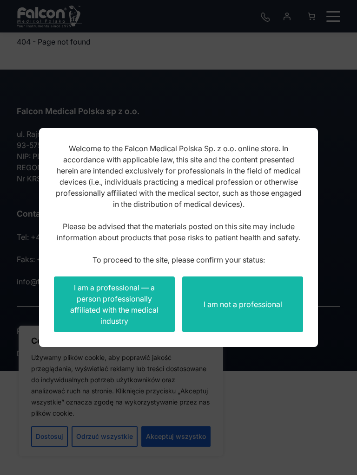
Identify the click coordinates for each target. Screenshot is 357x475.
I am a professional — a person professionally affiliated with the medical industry (114, 304)
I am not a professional (243, 304)
